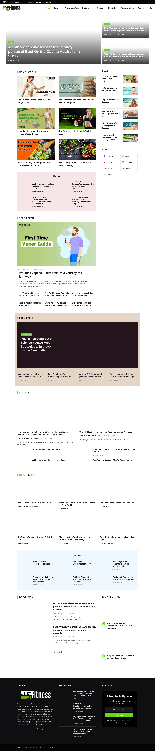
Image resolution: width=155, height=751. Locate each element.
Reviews (141, 8)
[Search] (151, 8)
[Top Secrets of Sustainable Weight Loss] (77, 118)
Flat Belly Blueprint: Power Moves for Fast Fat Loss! (82, 579)
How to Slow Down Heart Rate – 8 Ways (47, 449)
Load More (56, 652)
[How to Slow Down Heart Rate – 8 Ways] (23, 453)
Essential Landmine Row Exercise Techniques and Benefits (43, 579)
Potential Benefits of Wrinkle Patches (110, 89)
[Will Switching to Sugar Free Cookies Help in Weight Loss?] (77, 86)
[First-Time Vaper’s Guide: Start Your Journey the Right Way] (56, 244)
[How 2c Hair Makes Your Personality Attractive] (130, 79)
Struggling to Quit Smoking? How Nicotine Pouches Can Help (114, 450)
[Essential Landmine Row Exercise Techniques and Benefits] (26, 579)
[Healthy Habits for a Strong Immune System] (23, 463)
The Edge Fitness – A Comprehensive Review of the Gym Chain (120, 625)
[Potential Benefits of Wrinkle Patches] (130, 91)
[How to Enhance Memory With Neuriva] (36, 490)
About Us (18, 2)
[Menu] (4, 2)
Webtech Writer (107, 543)
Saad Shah (64, 543)
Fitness (100, 8)
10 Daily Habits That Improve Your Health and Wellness (105, 432)
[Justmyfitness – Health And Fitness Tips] (12, 8)
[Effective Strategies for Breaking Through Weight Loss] (36, 118)
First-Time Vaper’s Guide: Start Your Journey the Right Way (49, 274)
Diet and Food (88, 8)
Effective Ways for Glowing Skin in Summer (110, 125)
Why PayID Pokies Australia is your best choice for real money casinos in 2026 (124, 55)
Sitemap (48, 2)
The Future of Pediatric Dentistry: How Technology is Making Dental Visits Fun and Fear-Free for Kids (42, 433)
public (11, 42)
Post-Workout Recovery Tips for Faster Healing (112, 460)
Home (11, 2)
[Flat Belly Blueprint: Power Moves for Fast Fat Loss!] (65, 579)
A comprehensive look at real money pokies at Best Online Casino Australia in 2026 (44, 51)
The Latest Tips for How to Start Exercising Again (123, 578)
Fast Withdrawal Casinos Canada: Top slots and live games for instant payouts (125, 29)
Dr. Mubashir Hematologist (29, 438)
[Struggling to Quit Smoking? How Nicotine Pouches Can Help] (85, 453)
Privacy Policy (28, 2)
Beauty (56, 8)
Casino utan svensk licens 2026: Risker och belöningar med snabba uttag (83, 200)
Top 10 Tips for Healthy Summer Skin (111, 101)
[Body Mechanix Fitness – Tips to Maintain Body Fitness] (120, 643)
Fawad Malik (12, 60)
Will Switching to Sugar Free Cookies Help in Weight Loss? (76, 101)
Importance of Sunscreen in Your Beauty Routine (109, 137)
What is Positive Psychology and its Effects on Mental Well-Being (74, 538)
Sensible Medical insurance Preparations (29, 304)
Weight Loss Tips (72, 8)
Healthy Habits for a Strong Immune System (49, 460)
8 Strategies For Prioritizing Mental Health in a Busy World (77, 504)
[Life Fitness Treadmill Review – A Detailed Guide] (36, 524)
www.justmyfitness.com (33, 747)
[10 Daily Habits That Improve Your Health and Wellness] (108, 413)
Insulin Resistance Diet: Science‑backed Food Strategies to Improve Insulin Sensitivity (37, 344)
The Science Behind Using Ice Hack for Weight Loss (36, 101)
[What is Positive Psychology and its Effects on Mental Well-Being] (77, 524)
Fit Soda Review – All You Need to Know (117, 503)
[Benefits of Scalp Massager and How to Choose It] (130, 114)
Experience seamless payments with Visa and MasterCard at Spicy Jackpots (82, 304)
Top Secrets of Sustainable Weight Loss (75, 132)
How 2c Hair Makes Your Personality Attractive (110, 78)
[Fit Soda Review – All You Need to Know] (119, 490)
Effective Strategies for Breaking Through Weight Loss (33, 132)
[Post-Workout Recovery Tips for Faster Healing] (85, 463)
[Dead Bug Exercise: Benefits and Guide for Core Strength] (105, 563)
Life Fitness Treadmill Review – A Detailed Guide (35, 538)
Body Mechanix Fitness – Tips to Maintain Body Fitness (121, 657)
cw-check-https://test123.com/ (82, 563)
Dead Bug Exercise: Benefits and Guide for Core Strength (122, 564)
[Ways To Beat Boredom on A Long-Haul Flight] (119, 524)
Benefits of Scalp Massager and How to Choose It (111, 113)
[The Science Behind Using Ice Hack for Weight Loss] (36, 86)
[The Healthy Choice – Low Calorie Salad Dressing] (77, 149)
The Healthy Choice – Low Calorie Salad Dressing (75, 164)
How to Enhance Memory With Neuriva (34, 503)
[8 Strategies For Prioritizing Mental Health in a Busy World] (77, 490)
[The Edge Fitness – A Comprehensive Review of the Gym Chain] (120, 611)
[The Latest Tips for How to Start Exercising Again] (105, 579)
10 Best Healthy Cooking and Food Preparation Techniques (33, 164)
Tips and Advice (127, 8)
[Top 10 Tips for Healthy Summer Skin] (130, 102)
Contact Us (39, 2)
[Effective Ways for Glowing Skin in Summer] (130, 126)
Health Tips (113, 8)
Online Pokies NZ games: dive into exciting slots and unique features (56, 304)
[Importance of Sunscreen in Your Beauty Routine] (130, 138)
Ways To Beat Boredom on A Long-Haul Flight (117, 538)
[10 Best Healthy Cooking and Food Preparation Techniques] (36, 149)
